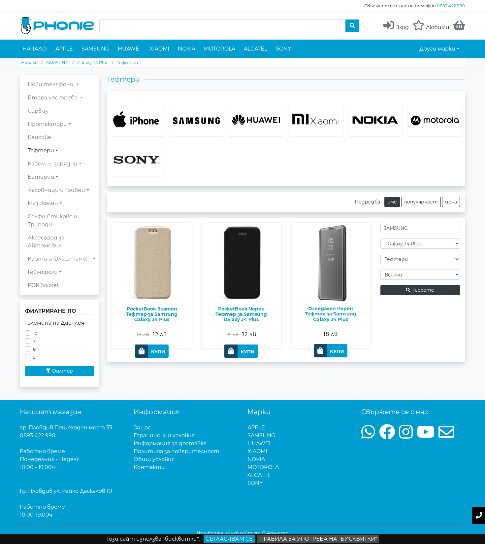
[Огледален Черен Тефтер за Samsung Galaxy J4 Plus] (331, 282)
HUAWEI (129, 49)
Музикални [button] (43, 203)
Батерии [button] (41, 177)
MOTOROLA (219, 49)
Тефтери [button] (41, 150)
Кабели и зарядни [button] (53, 164)
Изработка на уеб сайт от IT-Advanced (243, 532)
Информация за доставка (170, 443)
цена (451, 202)
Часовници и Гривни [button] (56, 190)
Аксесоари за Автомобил (46, 242)
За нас (142, 427)
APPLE (64, 49)
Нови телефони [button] (51, 84)
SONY (283, 49)
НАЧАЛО (34, 49)
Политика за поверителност (176, 451)
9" (35, 357)
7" (35, 341)
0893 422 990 (451, 5)
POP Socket (43, 285)
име (392, 202)
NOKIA (186, 49)
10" (36, 333)
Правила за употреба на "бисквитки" (318, 539)
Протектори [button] (47, 124)
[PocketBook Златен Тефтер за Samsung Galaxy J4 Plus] (152, 282)
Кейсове (39, 137)
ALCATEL (255, 49)
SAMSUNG (95, 49)
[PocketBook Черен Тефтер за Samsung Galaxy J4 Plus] (241, 282)
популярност (421, 202)
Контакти (149, 467)
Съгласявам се (229, 539)
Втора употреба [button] (53, 97)
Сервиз (38, 111)
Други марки (437, 49)
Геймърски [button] (43, 272)
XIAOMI (159, 49)
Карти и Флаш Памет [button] (60, 259)
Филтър (61, 371)
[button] (152, 351)
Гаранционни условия (164, 435)
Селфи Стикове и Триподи (53, 220)
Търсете (422, 290)
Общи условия (154, 459)
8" (35, 349)
